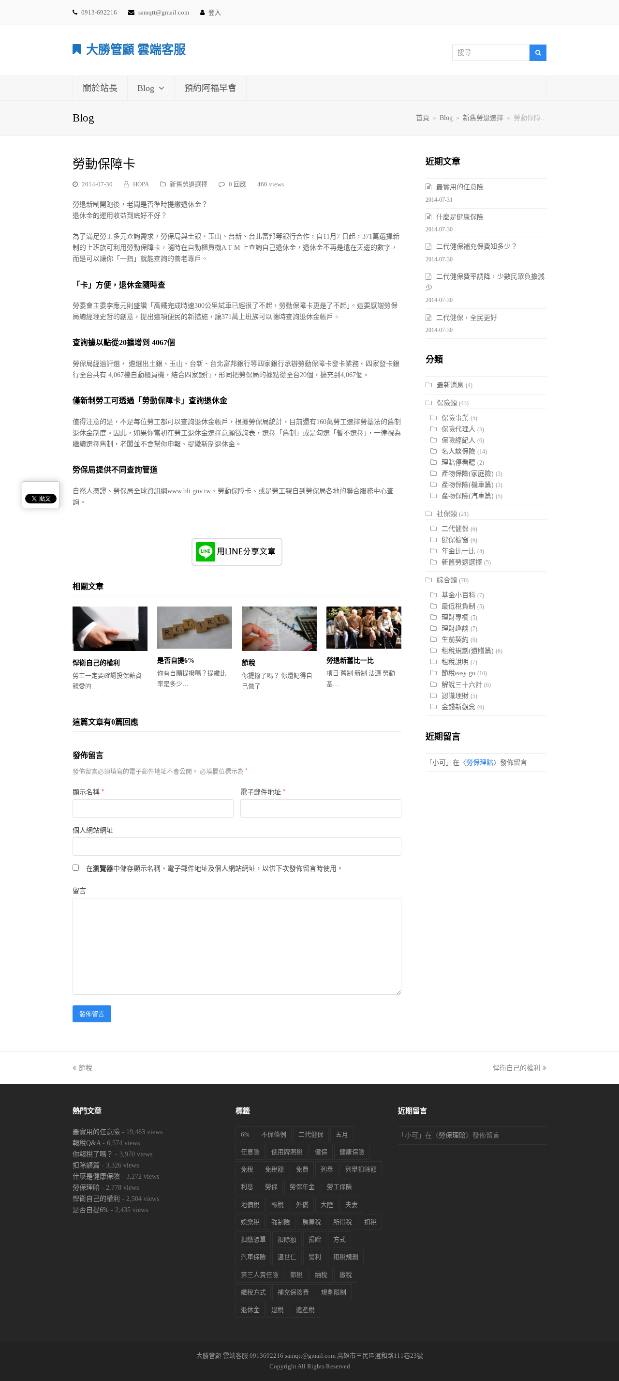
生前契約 (455, 639)
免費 (302, 1169)
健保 (321, 1151)
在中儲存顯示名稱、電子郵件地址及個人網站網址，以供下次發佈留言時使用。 (214, 868)
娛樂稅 (250, 1222)
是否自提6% (175, 660)
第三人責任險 (260, 1274)
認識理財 (455, 695)
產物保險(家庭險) (468, 473)
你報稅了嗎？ (93, 1154)
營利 (315, 1256)
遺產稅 (305, 1309)
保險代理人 (458, 429)
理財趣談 (455, 628)
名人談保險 (458, 451)
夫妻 (351, 1204)
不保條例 (273, 1134)
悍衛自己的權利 (96, 663)
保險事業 (455, 418)
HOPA (141, 184)
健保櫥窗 (455, 540)
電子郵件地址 (262, 792)
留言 (79, 891)
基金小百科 (458, 595)
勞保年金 (302, 1186)
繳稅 (345, 1274)
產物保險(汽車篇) (468, 496)
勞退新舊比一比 (350, 660)
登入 (214, 12)
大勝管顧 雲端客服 (136, 49)
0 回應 (237, 184)
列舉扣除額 (361, 1169)
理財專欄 (455, 617)
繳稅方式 (253, 1292)
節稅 (248, 663)
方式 (339, 1239)
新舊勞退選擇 (188, 184)
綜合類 (447, 580)
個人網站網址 (93, 830)
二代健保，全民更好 (466, 317)
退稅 (277, 1309)
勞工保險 (339, 1186)
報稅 (277, 1204)
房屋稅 (311, 1222)
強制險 (280, 1222)
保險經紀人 (458, 440)
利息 (247, 1186)
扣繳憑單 (253, 1239)
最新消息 (450, 385)
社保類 (447, 513)
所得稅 (342, 1222)
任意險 (250, 1151)
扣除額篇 (86, 1165)
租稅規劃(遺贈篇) (468, 650)
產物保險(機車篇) (468, 484)
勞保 (271, 1186)
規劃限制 (333, 1292)
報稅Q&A (87, 1143)
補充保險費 (293, 1292)
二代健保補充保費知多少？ (476, 246)
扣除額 (287, 1239)
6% (245, 1134)
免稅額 (274, 1169)
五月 (342, 1134)
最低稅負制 (458, 606)
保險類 (447, 403)
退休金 (250, 1309)
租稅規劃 (345, 1256)
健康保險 (352, 1151)
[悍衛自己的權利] (110, 629)
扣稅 (370, 1222)
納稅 (321, 1274)
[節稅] (279, 629)
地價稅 (250, 1204)
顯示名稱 (88, 792)
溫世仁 (287, 1256)
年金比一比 (458, 551)
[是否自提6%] (194, 628)
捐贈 (315, 1239)
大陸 (327, 1204)
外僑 (302, 1204)
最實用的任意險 (460, 187)
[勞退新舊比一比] (363, 628)
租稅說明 (455, 662)
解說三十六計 (462, 684)
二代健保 (455, 528)
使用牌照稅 (287, 1151)
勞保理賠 (479, 762)
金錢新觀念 (458, 707)
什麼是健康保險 (460, 217)
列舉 (327, 1169)
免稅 (247, 1169)
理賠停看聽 (458, 462)
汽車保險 (253, 1256)
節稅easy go (458, 673)
